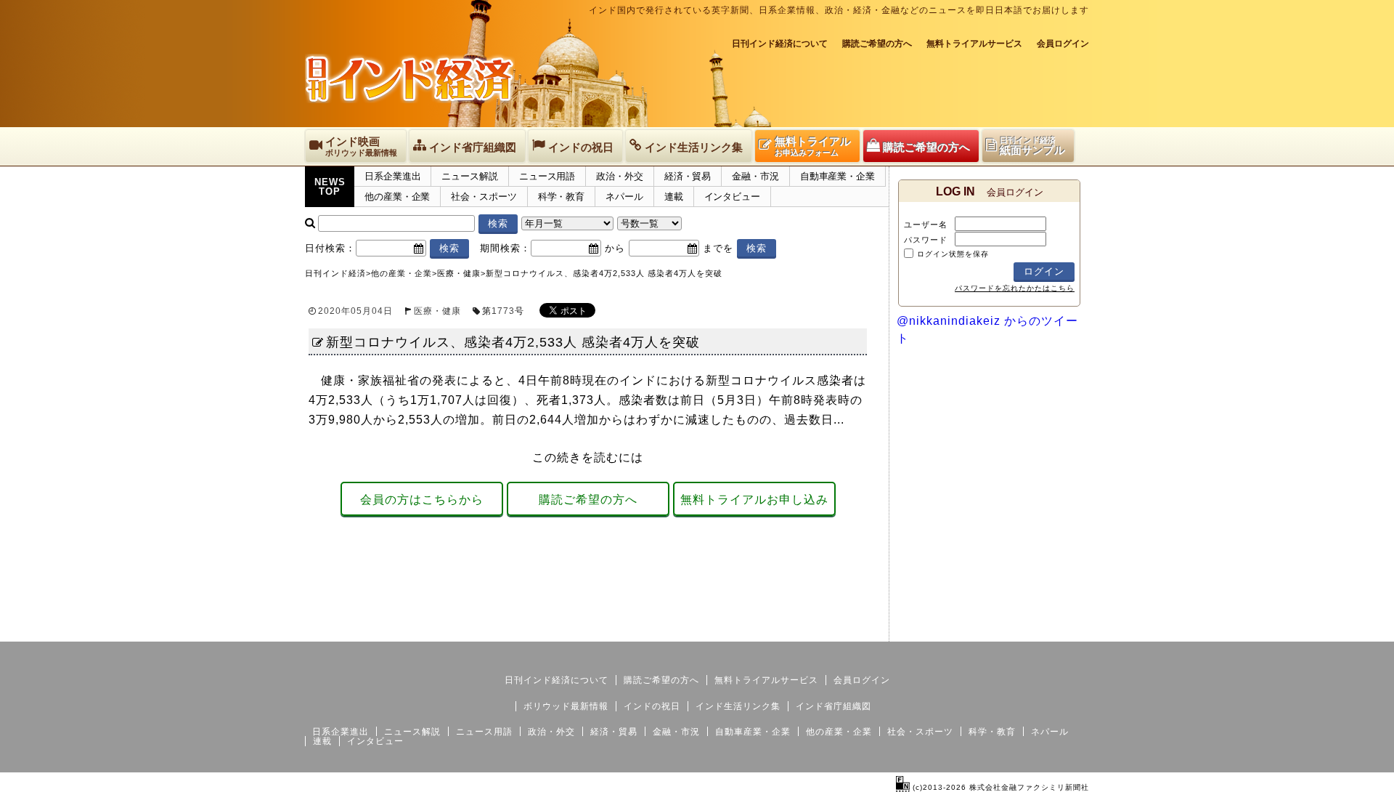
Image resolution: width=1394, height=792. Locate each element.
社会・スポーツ (483, 196)
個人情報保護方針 (1054, 630)
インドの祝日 (652, 706)
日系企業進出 (392, 176)
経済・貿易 (688, 176)
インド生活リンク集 (738, 706)
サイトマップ (979, 630)
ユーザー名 (925, 224)
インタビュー (732, 196)
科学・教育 (561, 196)
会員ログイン (1063, 44)
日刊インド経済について (780, 44)
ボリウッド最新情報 (565, 706)
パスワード (925, 239)
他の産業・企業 (397, 196)
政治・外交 (619, 176)
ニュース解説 (469, 176)
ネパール (624, 196)
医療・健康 (437, 311)
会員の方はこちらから (422, 499)
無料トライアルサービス (974, 44)
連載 (673, 196)
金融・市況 (755, 176)
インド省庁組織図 (833, 706)
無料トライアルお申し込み (754, 499)
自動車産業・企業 (837, 176)
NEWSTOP (330, 187)
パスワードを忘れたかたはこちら (1015, 288)
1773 (503, 311)
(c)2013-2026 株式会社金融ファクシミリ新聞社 (999, 787)
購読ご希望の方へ (877, 44)
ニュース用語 (547, 176)
